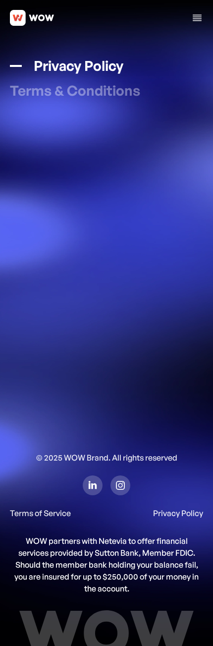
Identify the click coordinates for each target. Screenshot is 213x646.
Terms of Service (40, 513)
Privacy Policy (178, 513)
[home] (32, 18)
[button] (197, 18)
